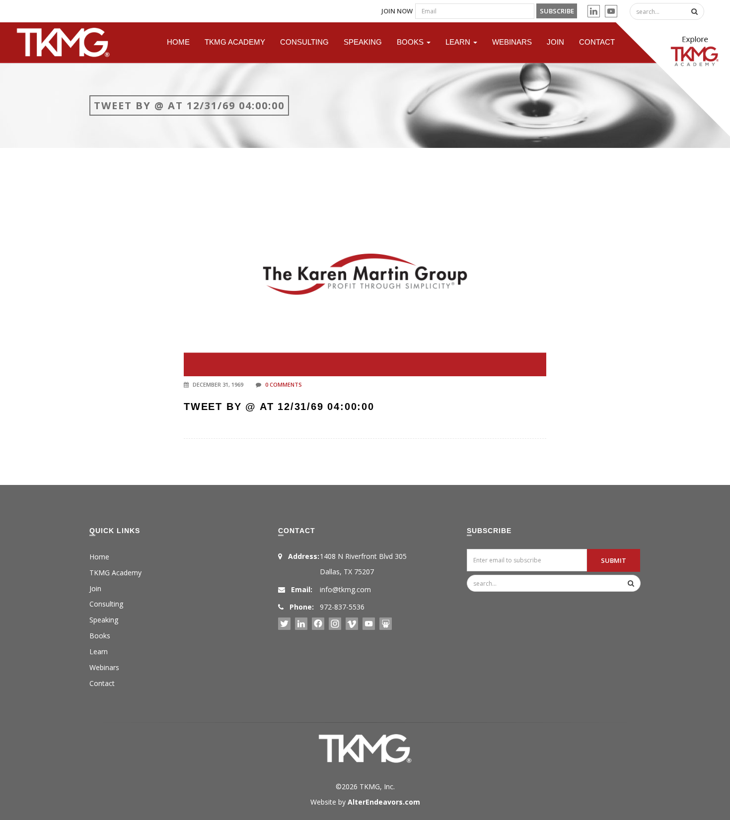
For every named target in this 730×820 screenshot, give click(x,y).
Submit (613, 560)
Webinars (512, 42)
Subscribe (557, 10)
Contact (597, 42)
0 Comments (283, 384)
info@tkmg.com (345, 589)
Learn (458, 42)
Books (411, 42)
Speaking (363, 42)
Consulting (304, 42)
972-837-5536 (342, 607)
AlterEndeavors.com (384, 802)
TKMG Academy (235, 42)
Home (178, 42)
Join (555, 42)
